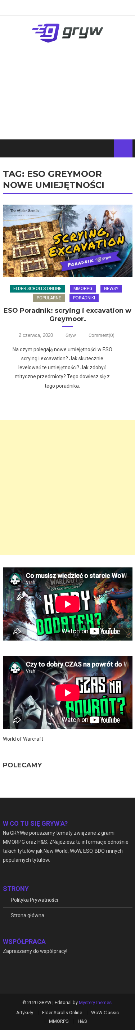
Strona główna (27, 915)
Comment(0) (101, 335)
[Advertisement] (67, 97)
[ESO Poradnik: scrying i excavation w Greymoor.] (67, 241)
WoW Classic (105, 1012)
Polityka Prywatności (34, 900)
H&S (82, 1021)
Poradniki (84, 297)
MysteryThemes (95, 1002)
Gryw (71, 335)
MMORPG (82, 288)
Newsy (111, 288)
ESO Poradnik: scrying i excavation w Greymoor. (67, 315)
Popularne (49, 297)
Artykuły (24, 1012)
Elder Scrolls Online (37, 288)
